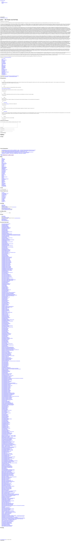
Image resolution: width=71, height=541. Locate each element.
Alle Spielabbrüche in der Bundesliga (6, 367)
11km (2, 158)
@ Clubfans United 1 (4, 194)
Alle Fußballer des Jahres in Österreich (6, 267)
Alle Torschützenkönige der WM (5, 382)
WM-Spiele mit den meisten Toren (6, 514)
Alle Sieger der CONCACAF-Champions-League (8, 350)
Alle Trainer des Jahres (4, 400)
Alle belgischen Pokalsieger (5, 229)
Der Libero (3, 164)
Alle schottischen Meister (5, 340)
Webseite (1, 131)
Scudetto (3, 177)
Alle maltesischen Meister (5, 303)
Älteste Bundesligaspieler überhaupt (6, 524)
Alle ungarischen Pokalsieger (5, 416)
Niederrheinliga (3, 67)
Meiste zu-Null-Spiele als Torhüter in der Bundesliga (8, 493)
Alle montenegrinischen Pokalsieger (6, 317)
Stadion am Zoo (4, 72)
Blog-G (3, 162)
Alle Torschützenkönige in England (6, 387)
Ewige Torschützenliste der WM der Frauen (7, 459)
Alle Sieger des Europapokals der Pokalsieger (7, 358)
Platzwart (3, 68)
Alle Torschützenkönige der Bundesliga (6, 377)
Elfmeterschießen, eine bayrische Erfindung (29, 150)
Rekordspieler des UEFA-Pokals (5, 497)
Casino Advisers (4, 216)
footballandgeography (4, 167)
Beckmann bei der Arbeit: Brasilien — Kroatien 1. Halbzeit (9, 435)
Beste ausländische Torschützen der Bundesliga (7, 437)
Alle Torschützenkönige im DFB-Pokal (6, 384)
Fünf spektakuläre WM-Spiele (5, 463)
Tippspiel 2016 (3, 506)
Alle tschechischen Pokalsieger (5, 406)
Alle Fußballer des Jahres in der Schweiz (6, 261)
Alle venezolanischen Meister (5, 418)
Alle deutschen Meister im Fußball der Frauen (7, 237)
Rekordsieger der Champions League (6, 496)
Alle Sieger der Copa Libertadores (6, 351)
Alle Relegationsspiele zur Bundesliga (6, 334)
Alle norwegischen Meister (5, 324)
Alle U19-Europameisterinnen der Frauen (6, 410)
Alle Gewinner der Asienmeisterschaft (6, 274)
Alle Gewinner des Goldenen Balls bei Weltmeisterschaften (9, 279)
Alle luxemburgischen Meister (5, 302)
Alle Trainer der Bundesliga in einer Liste (6, 398)
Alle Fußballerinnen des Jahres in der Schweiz (7, 268)
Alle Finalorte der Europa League (6, 253)
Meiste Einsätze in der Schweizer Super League (7, 480)
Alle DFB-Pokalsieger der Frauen (6, 240)
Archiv (1, 189)
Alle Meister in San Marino (5, 314)
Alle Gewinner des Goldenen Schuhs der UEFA (7, 280)
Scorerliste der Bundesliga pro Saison (6, 501)
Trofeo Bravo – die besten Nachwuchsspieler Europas (8, 511)
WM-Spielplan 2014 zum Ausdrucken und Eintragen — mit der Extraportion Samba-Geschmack (13, 516)
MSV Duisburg (3, 66)
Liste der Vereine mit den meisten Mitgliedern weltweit (8, 470)
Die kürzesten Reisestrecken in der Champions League (8, 441)
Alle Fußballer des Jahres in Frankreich (6, 264)
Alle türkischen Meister (4, 408)
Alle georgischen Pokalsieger (5, 273)
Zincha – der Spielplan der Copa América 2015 (7, 520)
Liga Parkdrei (3, 173)
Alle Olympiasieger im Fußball (5, 326)
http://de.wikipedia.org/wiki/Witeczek (6, 88)
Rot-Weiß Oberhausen (4, 69)
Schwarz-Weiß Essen (4, 70)
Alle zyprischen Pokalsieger (5, 429)
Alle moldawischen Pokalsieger (5, 316)
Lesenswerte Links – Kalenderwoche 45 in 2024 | (7, 152)
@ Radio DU (3, 198)
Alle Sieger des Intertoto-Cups (5, 360)
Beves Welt (3, 161)
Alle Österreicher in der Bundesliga (6, 430)
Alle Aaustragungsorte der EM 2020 (6, 223)
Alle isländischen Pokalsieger (5, 287)
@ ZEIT (3, 201)
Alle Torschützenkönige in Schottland (6, 390)
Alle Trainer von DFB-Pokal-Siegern (6, 402)
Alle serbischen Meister (4, 345)
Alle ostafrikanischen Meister (5, 328)
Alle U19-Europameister (5, 409)
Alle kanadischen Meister (5, 291)
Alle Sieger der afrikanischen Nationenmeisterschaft (8, 347)
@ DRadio (3, 192)
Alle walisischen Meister (5, 420)
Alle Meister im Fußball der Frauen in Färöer (7, 312)
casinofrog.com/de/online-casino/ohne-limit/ (7, 209)
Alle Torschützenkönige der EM (5, 380)
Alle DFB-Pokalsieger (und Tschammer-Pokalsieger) (8, 239)
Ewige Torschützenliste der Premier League (7, 457)
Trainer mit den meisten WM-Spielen (6, 509)
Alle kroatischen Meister (4, 297)
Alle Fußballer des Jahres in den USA (6, 260)
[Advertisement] (35, 10)
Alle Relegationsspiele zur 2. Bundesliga (6, 333)
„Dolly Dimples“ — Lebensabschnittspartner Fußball (10, 76)
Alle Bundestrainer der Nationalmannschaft (7, 233)
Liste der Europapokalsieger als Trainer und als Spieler (8, 469)
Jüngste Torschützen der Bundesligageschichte (7, 466)
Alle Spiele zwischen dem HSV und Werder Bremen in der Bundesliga (10, 368)
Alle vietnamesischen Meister (5, 419)
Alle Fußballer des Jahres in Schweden (6, 266)
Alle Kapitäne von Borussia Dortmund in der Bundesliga (8, 294)
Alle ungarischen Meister (5, 415)
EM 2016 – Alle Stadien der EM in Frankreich (7, 445)
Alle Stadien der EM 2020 (5, 369)
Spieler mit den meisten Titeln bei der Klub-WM (7, 504)
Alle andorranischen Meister (5, 226)
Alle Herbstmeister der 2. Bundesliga (6, 283)
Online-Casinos (3, 205)
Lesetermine (24, 153)
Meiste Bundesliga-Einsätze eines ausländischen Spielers (8, 472)
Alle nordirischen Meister (5, 321)
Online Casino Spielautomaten (5, 220)
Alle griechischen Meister (5, 282)
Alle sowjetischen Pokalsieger (5, 365)
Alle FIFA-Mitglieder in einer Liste (6, 250)
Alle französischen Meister (5, 255)
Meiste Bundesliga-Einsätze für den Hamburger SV (8, 474)
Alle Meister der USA (4, 311)
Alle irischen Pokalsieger (5, 286)
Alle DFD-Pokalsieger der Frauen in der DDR (7, 241)
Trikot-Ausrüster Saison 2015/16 (5, 510)
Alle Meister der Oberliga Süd (5, 309)
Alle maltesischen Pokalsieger (5, 304)
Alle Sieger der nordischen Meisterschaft (6, 353)
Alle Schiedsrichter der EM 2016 (5, 337)
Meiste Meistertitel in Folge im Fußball (6, 485)
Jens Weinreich (3, 171)
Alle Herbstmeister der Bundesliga (6, 284)
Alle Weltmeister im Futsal (5, 425)
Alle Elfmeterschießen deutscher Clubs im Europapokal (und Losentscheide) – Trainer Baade (12, 150)
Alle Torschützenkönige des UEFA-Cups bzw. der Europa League (9, 383)
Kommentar (1, 127)
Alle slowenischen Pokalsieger (5, 364)
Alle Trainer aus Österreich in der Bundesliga (7, 397)
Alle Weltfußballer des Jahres (5, 423)
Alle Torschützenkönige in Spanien (6, 391)
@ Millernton (3, 200)
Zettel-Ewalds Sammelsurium (7, 57)
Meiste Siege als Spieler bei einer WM (6, 486)
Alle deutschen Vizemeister (5, 238)
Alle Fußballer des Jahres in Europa (6, 263)
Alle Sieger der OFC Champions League (6, 354)
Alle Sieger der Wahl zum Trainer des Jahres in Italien (8, 355)
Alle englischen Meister (4, 246)
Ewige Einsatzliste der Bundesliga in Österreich (7, 449)
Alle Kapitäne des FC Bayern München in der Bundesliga (8, 292)
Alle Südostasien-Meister (5, 372)
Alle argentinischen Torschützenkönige (6, 227)
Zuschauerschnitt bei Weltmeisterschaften (6, 522)
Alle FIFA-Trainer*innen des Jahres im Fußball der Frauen (8, 252)
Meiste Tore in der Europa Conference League (7, 491)
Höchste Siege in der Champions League (6, 465)
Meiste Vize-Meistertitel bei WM (5, 492)
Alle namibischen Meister (5, 318)
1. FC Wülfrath (3, 58)
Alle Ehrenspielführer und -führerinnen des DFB (7, 243)
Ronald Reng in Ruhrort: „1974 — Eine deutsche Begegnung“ (21, 152)
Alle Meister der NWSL (4, 308)
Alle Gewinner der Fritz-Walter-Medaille (6, 275)
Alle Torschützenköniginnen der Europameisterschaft (8, 394)
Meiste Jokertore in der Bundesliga (6, 484)
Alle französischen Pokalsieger (5, 256)
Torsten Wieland (4, 183)
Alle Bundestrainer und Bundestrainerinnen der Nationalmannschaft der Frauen (11, 234)
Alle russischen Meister (4, 336)
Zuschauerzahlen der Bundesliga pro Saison (7, 523)
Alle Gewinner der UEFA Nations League (7, 276)
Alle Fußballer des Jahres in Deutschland (6, 262)
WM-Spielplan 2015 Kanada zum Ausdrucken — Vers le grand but (9, 517)
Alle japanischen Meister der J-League (6, 289)
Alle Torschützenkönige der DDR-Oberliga (7, 379)
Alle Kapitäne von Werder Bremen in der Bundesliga (8, 295)
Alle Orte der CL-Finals (4, 327)
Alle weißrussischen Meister (5, 421)
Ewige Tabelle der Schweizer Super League (7, 453)
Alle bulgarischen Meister (5, 232)
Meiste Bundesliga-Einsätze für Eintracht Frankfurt (8, 475)
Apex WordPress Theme (3, 539)
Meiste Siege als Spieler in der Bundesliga (7, 487)
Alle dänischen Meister (4, 242)
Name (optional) (2, 128)
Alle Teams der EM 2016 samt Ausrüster (6, 374)
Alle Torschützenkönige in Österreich (6, 392)
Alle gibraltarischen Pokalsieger (5, 281)
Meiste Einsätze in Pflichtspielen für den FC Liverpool (8, 481)
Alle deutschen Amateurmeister (5, 235)
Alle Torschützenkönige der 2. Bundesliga (7, 376)
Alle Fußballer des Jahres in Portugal (6, 265)
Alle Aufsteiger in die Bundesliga (6, 228)
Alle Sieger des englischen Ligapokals (6, 357)
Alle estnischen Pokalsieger (5, 248)
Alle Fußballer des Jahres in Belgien (6, 259)
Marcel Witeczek (4, 65)
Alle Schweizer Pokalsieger (5, 344)
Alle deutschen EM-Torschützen (5, 236)
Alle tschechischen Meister (5, 405)
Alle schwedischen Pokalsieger (5, 342)
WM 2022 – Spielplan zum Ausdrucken (6, 513)
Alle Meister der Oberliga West (5, 310)
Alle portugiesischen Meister (5, 332)
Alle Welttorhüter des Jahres (5, 426)
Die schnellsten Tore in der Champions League (7, 443)
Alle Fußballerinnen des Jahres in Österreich (7, 270)
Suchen (1, 212)
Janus (2, 64)
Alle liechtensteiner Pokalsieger (5, 300)
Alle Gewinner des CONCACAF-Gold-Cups (7, 277)
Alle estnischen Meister (4, 247)
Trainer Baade (5, 102)
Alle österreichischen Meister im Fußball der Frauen (8, 431)
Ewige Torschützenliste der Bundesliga (6, 455)
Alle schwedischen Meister (5, 341)
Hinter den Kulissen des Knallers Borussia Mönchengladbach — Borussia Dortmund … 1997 (16, 151)
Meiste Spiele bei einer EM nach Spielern (6, 488)
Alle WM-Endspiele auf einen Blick (6, 428)
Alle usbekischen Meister (5, 417)
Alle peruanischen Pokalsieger (5, 330)
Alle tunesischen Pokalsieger (5, 407)
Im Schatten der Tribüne (4, 169)
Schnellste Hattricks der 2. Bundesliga (6, 499)
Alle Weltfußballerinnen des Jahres (6, 424)
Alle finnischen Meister (4, 254)
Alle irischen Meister (4, 285)
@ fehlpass (3, 199)
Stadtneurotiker (3, 181)
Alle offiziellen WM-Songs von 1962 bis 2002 (7, 325)
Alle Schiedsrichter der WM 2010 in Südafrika (7, 338)
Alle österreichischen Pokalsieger (6, 432)
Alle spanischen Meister (4, 366)
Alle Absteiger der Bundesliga (5, 224)
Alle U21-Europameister (5, 412)
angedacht (3, 160)
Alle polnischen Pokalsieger (5, 331)
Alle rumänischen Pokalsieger (5, 335)
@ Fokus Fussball (4, 196)
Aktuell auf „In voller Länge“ (8, 154)
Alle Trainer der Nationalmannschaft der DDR (7, 399)
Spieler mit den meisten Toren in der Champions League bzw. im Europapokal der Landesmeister (13, 505)
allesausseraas (3, 159)
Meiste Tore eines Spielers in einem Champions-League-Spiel (9, 490)
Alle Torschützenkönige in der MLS (6, 386)
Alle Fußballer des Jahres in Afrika (6, 258)
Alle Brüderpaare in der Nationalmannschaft (7, 231)
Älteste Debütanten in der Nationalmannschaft (7, 525)
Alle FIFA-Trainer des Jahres (5, 251)
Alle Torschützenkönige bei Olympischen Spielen (7, 375)
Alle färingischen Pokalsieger (5, 271)
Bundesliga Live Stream (4, 206)
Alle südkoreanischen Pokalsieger (6, 371)
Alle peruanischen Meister (5, 329)
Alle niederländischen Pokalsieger (6, 320)
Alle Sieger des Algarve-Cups (5, 356)
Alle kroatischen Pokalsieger (5, 298)
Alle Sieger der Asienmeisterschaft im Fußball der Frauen (8, 348)
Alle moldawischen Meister (5, 315)
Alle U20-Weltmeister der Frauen (6, 411)
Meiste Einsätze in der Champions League (7, 477)
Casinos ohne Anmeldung (5, 207)
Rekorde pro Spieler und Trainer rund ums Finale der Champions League (10, 494)
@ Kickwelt (3, 195)
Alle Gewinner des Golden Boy (5, 278)
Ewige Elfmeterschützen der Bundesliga (6, 451)
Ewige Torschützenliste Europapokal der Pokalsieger (8, 461)
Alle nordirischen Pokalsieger (5, 322)
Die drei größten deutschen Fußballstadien (7, 439)
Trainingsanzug (3, 73)
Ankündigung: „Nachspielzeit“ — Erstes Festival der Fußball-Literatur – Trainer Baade (12, 153)
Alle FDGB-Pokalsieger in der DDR (6, 249)
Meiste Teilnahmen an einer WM (5, 489)
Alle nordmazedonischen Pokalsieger (6, 323)
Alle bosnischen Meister (4, 230)
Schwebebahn (3, 71)
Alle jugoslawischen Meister (5, 290)
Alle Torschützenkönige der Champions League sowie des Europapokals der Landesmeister (12, 378)
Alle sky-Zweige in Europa (5, 361)
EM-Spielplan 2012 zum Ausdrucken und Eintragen (8, 447)
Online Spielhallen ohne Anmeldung (6, 208)
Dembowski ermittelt (4, 163)
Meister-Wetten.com (4, 219)
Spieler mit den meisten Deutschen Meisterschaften (8, 503)
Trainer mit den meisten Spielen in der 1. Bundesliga (8, 508)
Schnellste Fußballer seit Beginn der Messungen (7, 498)
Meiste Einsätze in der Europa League (6, 478)
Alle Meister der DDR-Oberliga (5, 307)
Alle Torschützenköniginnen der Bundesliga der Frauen (8, 393)
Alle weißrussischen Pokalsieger (5, 422)
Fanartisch (3, 165)
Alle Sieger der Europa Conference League (7, 352)
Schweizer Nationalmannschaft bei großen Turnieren (8, 500)
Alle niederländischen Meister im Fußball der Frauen (8, 319)
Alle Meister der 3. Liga (4, 305)
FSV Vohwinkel (4, 62)
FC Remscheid (3, 61)
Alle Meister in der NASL (5, 313)
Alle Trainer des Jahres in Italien (5, 401)
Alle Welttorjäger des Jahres (5, 427)
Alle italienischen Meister (5, 288)
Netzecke (3, 175)
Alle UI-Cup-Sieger (4, 413)
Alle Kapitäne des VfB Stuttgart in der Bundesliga (7, 293)
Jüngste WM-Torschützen (5, 468)
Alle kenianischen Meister (5, 296)
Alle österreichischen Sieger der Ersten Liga (7, 433)
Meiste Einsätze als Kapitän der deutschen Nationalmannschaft (9, 476)
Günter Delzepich (4, 63)
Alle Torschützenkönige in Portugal (6, 389)
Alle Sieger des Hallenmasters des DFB (6, 359)
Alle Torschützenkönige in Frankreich (6, 388)
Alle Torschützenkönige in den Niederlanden (7, 385)
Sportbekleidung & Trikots (5, 218)
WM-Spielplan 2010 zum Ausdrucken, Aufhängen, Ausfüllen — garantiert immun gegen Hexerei (13, 515)
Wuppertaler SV (4, 74)
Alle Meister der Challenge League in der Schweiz (8, 306)
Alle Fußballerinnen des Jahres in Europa (6, 269)
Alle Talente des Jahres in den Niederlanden (7, 373)
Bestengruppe (3, 60)
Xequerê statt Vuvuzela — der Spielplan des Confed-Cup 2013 (9, 519)
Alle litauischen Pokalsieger (5, 301)
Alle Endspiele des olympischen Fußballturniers (7, 245)
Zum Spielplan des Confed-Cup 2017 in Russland (7, 521)
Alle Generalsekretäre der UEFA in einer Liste (7, 272)
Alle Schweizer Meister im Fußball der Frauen (7, 343)
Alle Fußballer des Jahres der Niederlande (7, 257)
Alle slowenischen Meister (5, 363)
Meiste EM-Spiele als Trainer (5, 482)
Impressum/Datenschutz (4, 2)
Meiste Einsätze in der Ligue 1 (5, 479)
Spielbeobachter (4, 179)
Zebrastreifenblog (4, 185)
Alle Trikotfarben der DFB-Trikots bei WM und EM (8, 404)
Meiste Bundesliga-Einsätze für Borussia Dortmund (8, 473)
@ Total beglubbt (4, 197)
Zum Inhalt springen (2, 0)
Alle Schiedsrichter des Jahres (5, 339)
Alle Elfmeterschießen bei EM (5, 244)
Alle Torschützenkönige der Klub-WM (6, 381)
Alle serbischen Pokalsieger (5, 346)
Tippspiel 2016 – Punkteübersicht (6, 507)
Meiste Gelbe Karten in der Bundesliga (6, 483)
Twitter (2, 3)
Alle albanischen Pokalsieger (5, 225)
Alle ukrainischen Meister (5, 414)
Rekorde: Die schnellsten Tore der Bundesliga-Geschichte (8, 495)
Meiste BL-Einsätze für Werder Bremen (6, 471)
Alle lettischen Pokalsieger (5, 299)
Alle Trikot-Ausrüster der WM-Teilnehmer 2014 (7, 403)
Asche (2, 59)
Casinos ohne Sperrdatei (6, 217)
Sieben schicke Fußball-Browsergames (6, 502)
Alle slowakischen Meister (5, 362)
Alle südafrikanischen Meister (5, 370)
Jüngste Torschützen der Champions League (7, 467)
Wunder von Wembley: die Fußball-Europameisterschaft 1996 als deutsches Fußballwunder (12, 518)
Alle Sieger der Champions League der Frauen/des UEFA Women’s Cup (10, 349)
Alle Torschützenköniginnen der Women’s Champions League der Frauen (10, 396)
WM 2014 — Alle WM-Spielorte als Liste (7, 512)
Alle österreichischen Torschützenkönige (6, 434)
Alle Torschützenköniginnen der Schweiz (6, 395)
